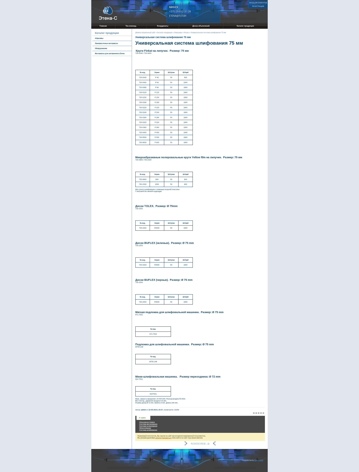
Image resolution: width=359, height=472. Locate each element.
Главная (103, 26)
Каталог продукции (245, 26)
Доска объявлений (201, 26)
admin (143, 410)
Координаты (162, 26)
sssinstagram (242, 6)
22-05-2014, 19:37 (156, 410)
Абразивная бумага (147, 422)
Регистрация (258, 6)
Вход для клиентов (258, 3)
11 (208, 443)
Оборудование (145, 428)
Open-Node (258, 460)
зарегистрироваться (163, 438)
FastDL (230, 6)
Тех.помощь (131, 26)
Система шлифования (148, 430)
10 (204, 443)
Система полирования (148, 426)
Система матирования (148, 424)
